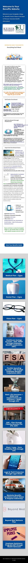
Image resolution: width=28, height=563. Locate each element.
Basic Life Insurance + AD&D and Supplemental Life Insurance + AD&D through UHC (14, 397)
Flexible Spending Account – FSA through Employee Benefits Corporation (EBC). (14, 370)
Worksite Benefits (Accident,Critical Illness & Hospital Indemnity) (14, 497)
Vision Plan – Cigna (14, 318)
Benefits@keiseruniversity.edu (11, 170)
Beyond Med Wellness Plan (14, 521)
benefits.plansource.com (10, 220)
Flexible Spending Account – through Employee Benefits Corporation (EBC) (13, 89)
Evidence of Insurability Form (20, 207)
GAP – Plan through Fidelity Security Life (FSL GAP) (14, 424)
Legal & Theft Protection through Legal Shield (14, 473)
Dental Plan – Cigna (14, 297)
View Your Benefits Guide (14, 245)
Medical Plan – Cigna (14, 275)
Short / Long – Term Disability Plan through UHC (14, 449)
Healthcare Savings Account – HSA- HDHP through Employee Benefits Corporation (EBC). (14, 343)
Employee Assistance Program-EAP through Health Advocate (14, 545)
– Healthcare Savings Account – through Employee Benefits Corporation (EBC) (13, 87)
